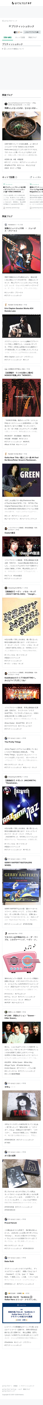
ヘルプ (20, 1389)
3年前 (26, 588)
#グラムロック (20, 994)
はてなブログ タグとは (9, 1389)
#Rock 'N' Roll (10, 444)
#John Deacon (10, 1068)
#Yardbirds (9, 1342)
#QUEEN (8, 1062)
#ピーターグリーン (11, 519)
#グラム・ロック (11, 997)
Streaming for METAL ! (15, 588)
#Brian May (28, 1062)
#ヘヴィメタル (10, 655)
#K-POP (7, 1002)
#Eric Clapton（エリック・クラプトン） (19, 357)
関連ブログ (33, 37)
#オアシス (8, 576)
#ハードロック (22, 655)
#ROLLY (28, 1000)
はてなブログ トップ (10, 21)
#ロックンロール (11, 1071)
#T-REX (7, 1143)
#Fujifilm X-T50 (10, 165)
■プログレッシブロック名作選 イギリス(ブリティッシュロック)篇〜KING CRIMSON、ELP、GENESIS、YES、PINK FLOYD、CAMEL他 (14, 189)
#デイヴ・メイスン (11, 162)
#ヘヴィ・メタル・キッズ (14, 664)
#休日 (7, 168)
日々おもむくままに (14, 738)
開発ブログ (26, 1389)
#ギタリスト (23, 439)
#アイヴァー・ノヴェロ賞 (26, 1068)
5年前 (24, 859)
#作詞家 (7, 439)
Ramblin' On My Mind (15, 305)
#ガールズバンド (18, 1002)
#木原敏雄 (17, 436)
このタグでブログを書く (32, 32)
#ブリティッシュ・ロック (14, 1000)
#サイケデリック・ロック (14, 764)
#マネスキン (9, 994)
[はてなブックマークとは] (16, 177)
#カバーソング (21, 444)
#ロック (26, 360)
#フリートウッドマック (28, 519)
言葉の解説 (8, 37)
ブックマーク (7, 184)
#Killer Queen (17, 1062)
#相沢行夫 (26, 436)
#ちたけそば (30, 165)
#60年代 (26, 442)
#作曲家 (15, 439)
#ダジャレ (21, 165)
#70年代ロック (10, 1284)
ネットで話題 (20, 37)
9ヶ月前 (20, 224)
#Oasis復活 (17, 576)
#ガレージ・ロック (30, 767)
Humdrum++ (12, 224)
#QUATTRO (20, 723)
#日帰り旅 (8, 159)
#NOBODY (9, 436)
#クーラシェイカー (25, 726)
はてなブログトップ (8, 1391)
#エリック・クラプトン (22, 1342)
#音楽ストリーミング (12, 658)
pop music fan (12, 933)
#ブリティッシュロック (28, 162)
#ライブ (29, 723)
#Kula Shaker (10, 723)
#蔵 (14, 159)
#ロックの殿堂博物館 (12, 1074)
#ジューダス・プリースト (14, 292)
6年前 (27, 1293)
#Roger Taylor (10, 1065)
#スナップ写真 (15, 168)
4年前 (17, 674)
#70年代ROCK (10, 1140)
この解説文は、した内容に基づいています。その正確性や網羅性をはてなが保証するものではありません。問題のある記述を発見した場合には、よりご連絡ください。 (13, 49)
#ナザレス (27, 850)
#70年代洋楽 (27, 924)
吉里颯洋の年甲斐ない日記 (16, 369)
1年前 (25, 305)
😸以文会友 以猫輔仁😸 (16, 1293)
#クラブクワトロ (11, 726)
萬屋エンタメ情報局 (14, 1012)
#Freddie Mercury (23, 1065)
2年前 (17, 530)
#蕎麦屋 (20, 159)
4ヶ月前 (27, 105)
